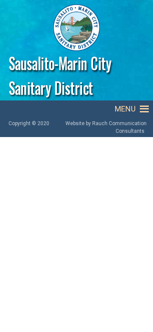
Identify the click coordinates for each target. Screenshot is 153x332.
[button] (125, 108)
